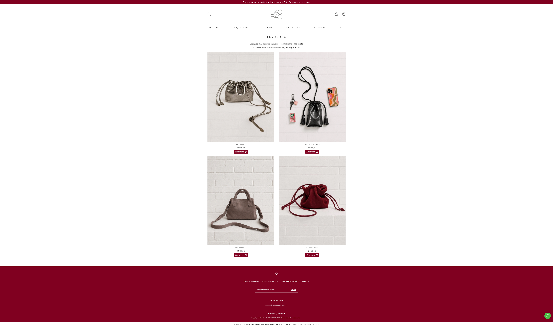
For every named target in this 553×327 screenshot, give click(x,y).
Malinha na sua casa (270, 281)
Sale (341, 28)
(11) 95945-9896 (276, 300)
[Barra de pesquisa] (210, 14)
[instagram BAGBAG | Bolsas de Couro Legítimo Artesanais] (276, 273)
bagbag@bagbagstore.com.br (276, 305)
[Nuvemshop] (277, 314)
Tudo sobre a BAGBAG (290, 281)
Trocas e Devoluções (251, 281)
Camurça (267, 28)
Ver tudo (214, 27)
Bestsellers (293, 28)
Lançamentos (240, 28)
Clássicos (319, 28)
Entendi (316, 324)
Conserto (305, 281)
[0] (343, 14)
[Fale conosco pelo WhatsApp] (547, 316)
